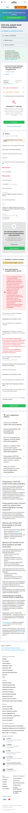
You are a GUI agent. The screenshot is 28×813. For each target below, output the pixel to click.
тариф (4, 624)
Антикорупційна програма (17, 792)
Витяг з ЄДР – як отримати (9, 732)
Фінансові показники (7, 691)
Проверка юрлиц (6, 682)
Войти (7, 7)
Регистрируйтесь (6, 622)
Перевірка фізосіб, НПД (8, 685)
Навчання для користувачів (9, 672)
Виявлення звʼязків (7, 696)
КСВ (3, 677)
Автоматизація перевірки (9, 694)
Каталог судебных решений (9, 711)
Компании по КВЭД (7, 708)
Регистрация (21, 7)
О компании (5, 661)
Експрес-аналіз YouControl (9, 698)
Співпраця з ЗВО (6, 668)
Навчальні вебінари (7, 670)
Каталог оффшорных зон (8, 713)
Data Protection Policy (18, 783)
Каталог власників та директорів (11, 715)
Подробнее (20, 262)
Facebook (4, 779)
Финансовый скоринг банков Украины (12, 701)
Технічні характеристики (17, 788)
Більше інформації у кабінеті (14, 17)
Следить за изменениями (10, 35)
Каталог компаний (7, 706)
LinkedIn (4, 781)
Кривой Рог (17, 531)
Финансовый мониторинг (9, 687)
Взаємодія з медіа (7, 665)
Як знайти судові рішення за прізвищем (12, 726)
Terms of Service (17, 778)
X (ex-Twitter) (5, 788)
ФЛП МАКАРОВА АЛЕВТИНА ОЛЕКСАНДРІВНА (13, 650)
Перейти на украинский (11, 59)
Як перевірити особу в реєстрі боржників (13, 730)
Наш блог (4, 674)
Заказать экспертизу (9, 44)
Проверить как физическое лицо (13, 31)
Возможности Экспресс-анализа (14, 126)
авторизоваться (14, 244)
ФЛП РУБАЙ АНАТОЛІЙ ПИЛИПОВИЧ (10, 648)
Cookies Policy (16, 785)
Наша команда (6, 663)
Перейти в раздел (14, 405)
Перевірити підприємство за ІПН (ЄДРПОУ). (14, 728)
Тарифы (4, 658)
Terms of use (16, 780)
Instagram (4, 786)
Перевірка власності (7, 689)
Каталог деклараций (7, 718)
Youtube (4, 784)
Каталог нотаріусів (7, 720)
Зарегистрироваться (14, 248)
